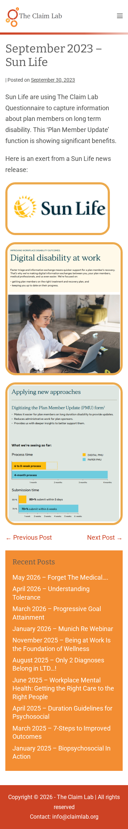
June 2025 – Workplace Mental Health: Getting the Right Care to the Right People (63, 688)
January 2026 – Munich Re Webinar (62, 628)
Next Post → (105, 537)
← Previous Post (28, 537)
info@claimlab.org (75, 816)
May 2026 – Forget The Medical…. (60, 577)
